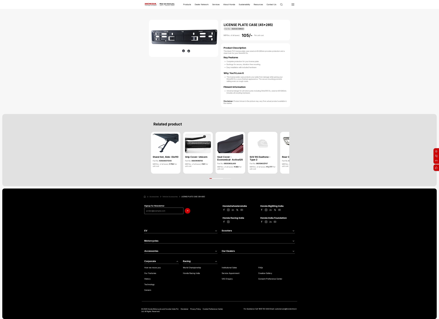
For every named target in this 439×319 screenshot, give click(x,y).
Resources (258, 4)
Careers (147, 290)
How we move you (152, 267)
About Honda (229, 4)
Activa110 (226, 237)
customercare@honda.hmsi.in (286, 309)
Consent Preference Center (270, 279)
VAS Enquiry (227, 279)
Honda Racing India (191, 273)
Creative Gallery (265, 273)
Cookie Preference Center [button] (213, 309)
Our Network (227, 257)
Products (187, 4)
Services (216, 4)
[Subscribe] (187, 211)
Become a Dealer (265, 257)
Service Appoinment (230, 273)
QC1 (182, 237)
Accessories (154, 197)
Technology (149, 284)
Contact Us (271, 4)
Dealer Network (202, 4)
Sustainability (244, 4)
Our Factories (150, 273)
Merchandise (186, 257)
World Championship (192, 267)
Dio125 (261, 237)
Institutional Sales (229, 267)
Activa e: (148, 237)
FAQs (260, 267)
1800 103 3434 (264, 309)
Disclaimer (184, 309)
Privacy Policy (195, 309)
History (147, 279)
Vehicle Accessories (170, 197)
